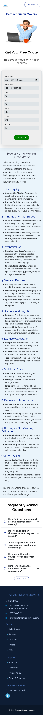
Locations (13, 639)
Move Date (9, 76)
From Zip (8, 92)
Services (12, 634)
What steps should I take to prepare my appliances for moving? (22, 545)
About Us (13, 662)
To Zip (7, 100)
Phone (7, 124)
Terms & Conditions (18, 678)
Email (7, 116)
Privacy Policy (15, 673)
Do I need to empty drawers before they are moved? (21, 533)
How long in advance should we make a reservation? (19, 568)
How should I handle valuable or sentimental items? (21, 557)
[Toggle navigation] (5, 5)
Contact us (13, 668)
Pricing (12, 645)
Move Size (9, 84)
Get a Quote (32, 4)
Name (7, 108)
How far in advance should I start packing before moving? (22, 521)
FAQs (11, 650)
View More (21, 578)
